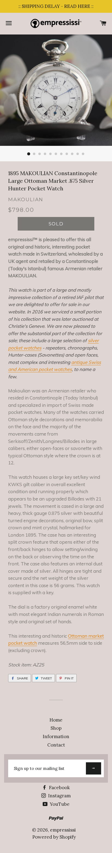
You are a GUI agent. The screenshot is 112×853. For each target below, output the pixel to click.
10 (77, 154)
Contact (56, 745)
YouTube (59, 804)
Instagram (59, 796)
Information (56, 736)
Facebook (59, 788)
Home (56, 720)
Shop (56, 728)
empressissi (63, 830)
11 (83, 154)
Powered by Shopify (54, 837)
